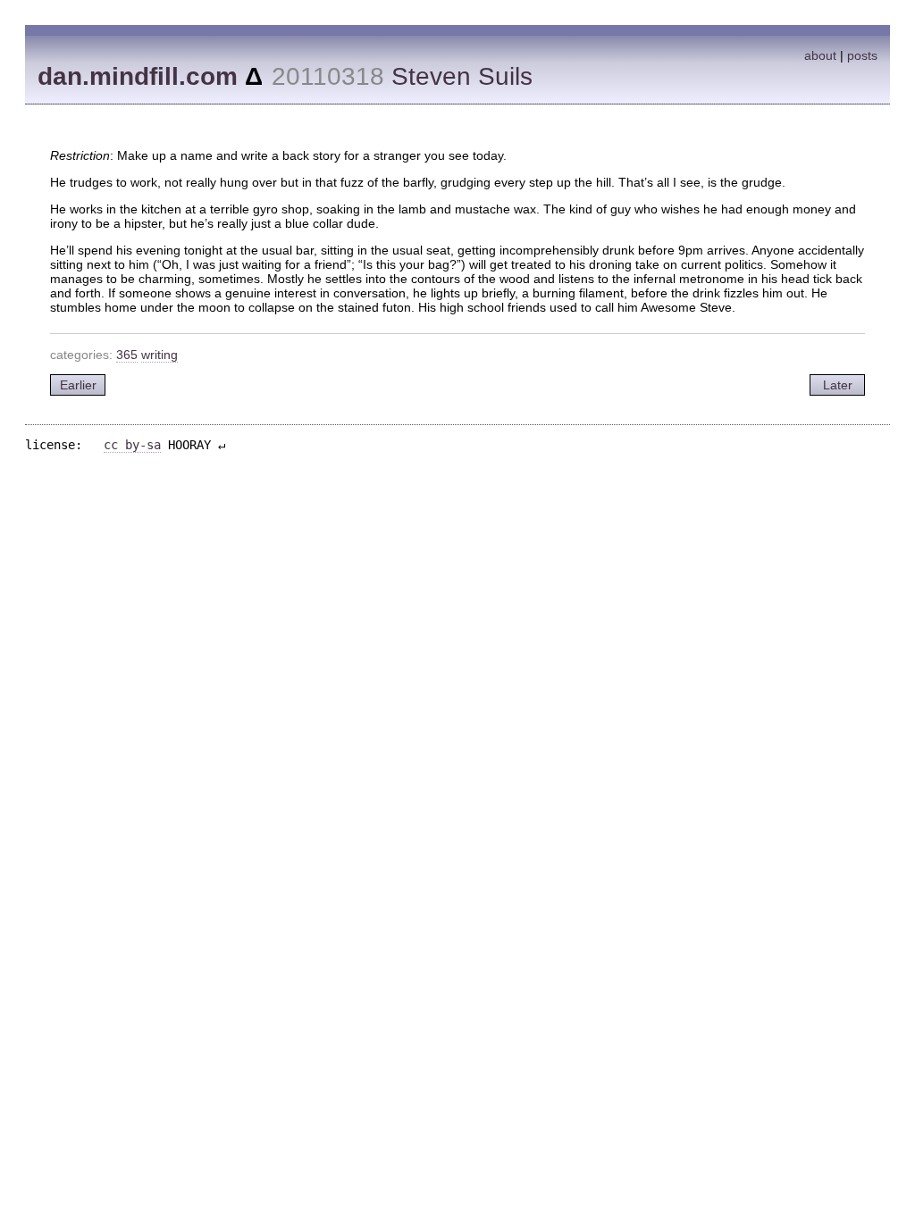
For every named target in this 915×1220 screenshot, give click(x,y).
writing (159, 354)
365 (127, 354)
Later (837, 385)
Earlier (78, 385)
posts (862, 55)
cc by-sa (132, 445)
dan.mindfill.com (138, 76)
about (820, 55)
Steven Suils (462, 76)
